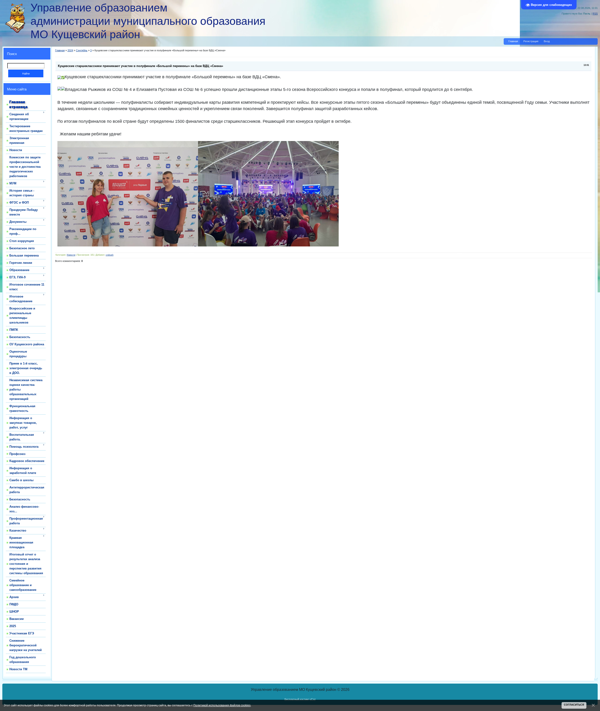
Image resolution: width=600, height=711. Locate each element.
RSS (595, 13)
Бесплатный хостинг (297, 699)
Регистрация (530, 41)
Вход (547, 41)
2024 (70, 50)
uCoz (313, 699)
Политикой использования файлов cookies (222, 705)
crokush (109, 255)
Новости (71, 255)
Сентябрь (81, 50)
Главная (513, 41)
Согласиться (574, 704)
